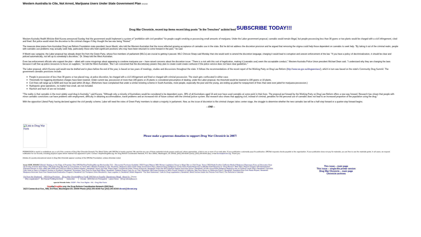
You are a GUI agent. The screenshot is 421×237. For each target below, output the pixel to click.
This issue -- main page (336, 166)
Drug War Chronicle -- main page (336, 171)
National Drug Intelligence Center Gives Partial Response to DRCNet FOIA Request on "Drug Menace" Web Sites (199, 167)
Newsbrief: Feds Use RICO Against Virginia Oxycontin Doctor (171, 168)
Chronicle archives (336, 173)
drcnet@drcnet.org (224, 153)
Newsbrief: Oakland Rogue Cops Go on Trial (123, 170)
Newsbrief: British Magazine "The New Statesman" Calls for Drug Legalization (150, 172)
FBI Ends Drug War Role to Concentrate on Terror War (69, 167)
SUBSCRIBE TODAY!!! (264, 28)
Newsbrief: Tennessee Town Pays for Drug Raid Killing (84, 170)
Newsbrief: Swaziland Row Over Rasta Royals (241, 170)
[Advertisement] (210, 14)
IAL (92, 182)
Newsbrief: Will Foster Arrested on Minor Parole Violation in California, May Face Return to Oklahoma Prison (182, 170)
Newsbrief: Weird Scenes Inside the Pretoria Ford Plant (202, 172)
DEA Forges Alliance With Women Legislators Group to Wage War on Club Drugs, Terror (173, 165)
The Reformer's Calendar (233, 172)
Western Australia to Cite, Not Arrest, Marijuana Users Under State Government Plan (123, 167)
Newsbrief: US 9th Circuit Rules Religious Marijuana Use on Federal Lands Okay (225, 168)
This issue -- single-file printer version (336, 168)
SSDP (73, 182)
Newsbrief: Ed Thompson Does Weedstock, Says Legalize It (97, 172)
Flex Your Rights (83, 182)
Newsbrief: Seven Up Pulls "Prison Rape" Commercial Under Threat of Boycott (116, 168)
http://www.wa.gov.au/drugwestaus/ (304, 69)
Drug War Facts (101, 182)
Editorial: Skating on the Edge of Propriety (55, 165)
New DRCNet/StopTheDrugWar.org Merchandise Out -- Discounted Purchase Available (105, 165)
